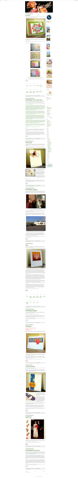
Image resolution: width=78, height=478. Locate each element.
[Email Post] (35, 138)
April (47, 155)
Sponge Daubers (34, 302)
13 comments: (34, 306)
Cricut (47, 123)
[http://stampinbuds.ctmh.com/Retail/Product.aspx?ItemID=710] (40, 294)
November (48, 139)
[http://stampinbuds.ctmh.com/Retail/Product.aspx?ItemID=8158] (27, 294)
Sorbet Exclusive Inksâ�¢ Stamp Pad (34, 92)
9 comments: (34, 412)
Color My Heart (48, 110)
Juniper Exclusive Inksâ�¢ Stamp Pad (27, 92)
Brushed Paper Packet (37, 85)
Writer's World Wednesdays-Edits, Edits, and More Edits (33, 450)
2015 (47, 137)
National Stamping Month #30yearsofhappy (30, 297)
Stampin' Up (48, 126)
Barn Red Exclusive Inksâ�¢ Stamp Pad (40, 297)
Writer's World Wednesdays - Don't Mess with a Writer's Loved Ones (34, 100)
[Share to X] (38, 95)
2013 (47, 158)
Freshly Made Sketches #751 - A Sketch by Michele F (49, 109)
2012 (47, 159)
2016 (47, 136)
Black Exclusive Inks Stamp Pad (40, 91)
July (47, 153)
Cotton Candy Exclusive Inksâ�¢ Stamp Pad (30, 92)
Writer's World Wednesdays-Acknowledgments (31, 310)
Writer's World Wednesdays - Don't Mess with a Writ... (49, 142)
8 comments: (34, 185)
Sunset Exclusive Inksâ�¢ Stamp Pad (37, 297)
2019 (47, 134)
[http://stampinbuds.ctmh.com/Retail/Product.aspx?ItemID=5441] (37, 294)
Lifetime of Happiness (27, 85)
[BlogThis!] (37, 95)
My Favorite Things (49, 124)
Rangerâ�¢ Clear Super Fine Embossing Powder (27, 303)
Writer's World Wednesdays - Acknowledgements (32, 189)
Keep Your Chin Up (28, 15)
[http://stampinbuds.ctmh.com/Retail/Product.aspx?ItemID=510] (30, 300)
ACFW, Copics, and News (29, 142)
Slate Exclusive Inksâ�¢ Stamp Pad (37, 92)
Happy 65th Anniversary (29, 417)
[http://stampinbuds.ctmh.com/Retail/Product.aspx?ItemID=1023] (37, 300)
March (48, 156)
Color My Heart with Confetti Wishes (30, 366)
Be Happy (27, 245)
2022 (47, 132)
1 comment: (34, 138)
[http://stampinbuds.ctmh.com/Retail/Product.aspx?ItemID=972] (44, 294)
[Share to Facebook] (38, 138)
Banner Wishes (33, 85)
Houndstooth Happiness (29, 326)
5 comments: (34, 95)
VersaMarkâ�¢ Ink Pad (44, 296)
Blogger (41, 476)
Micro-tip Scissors (37, 302)
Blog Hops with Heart (49, 121)
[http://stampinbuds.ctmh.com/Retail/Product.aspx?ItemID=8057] (27, 300)
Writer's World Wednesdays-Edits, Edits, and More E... (49, 151)
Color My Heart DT (28, 96)
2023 (47, 131)
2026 (47, 129)
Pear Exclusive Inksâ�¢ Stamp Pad (40, 86)
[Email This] (36, 138)
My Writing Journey (28, 241)
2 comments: (34, 468)
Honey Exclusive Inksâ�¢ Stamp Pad (34, 297)
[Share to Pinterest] (39, 95)
